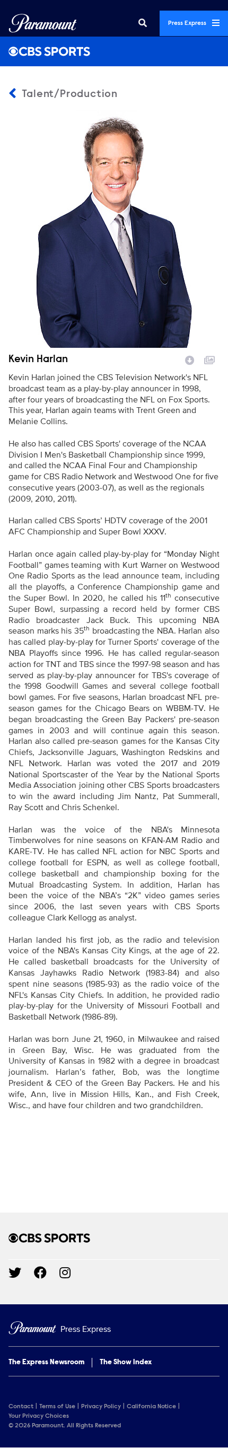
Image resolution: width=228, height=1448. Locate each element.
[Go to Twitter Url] (21, 1272)
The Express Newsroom (46, 1362)
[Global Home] (42, 23)
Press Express (188, 23)
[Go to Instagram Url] (71, 1272)
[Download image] (189, 359)
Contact (20, 1406)
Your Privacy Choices (38, 1416)
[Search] (142, 23)
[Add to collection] (209, 359)
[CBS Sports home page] (114, 1238)
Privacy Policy (101, 1406)
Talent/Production (68, 94)
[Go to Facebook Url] (46, 1272)
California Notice (151, 1406)
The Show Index (126, 1362)
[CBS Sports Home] (114, 51)
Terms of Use (57, 1406)
